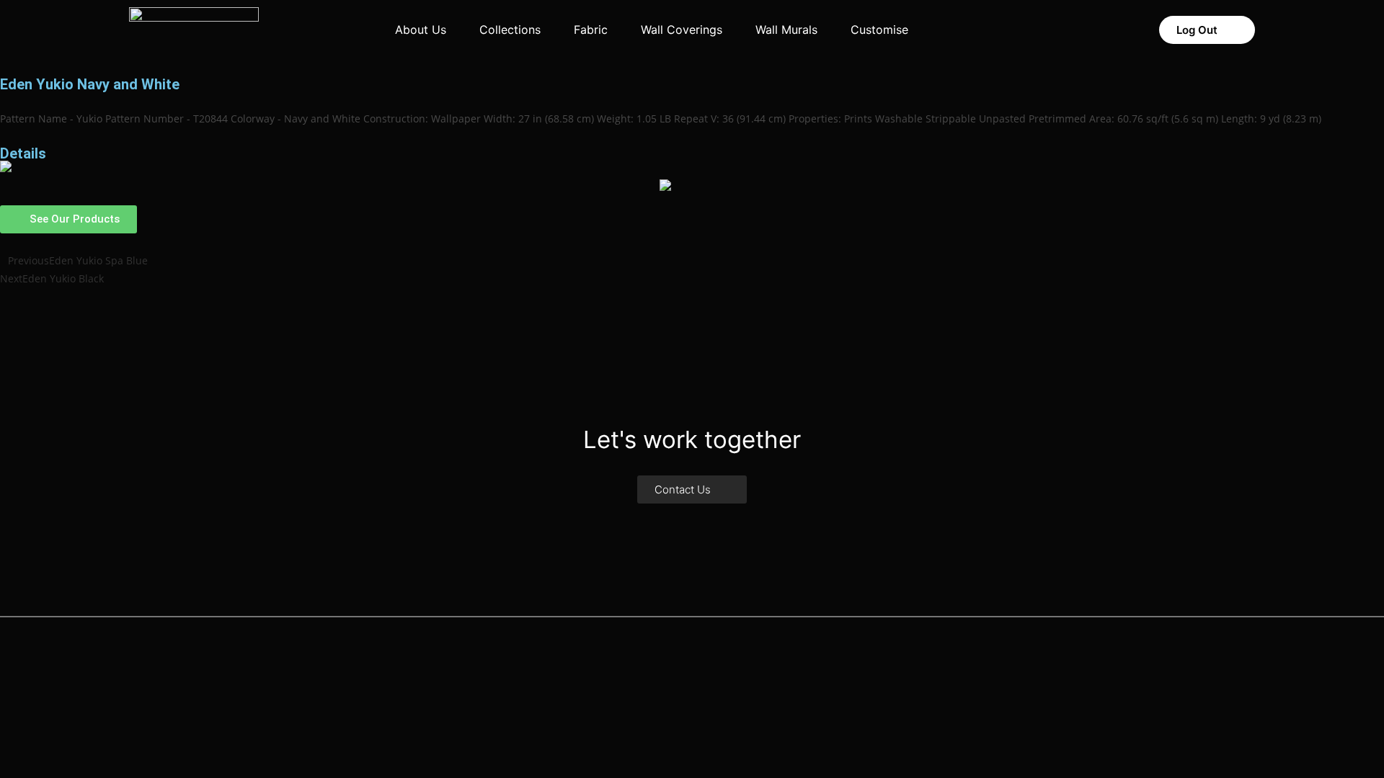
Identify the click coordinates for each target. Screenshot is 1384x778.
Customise (879, 29)
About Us (420, 29)
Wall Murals (786, 29)
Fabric (591, 29)
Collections (510, 29)
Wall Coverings (681, 29)
